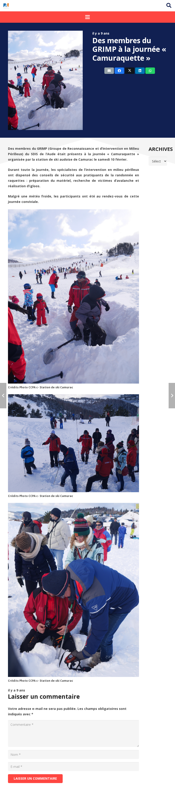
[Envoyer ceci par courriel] (109, 70)
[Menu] (87, 17)
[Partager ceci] (119, 70)
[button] (168, 5)
